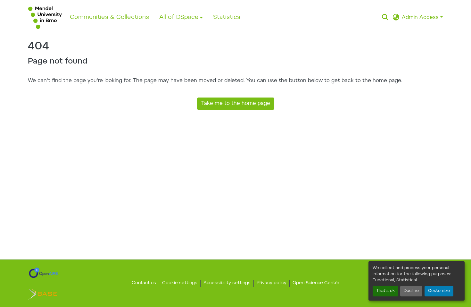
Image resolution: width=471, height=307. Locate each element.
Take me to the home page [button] (235, 103)
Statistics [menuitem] (226, 17)
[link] (43, 273)
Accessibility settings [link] (227, 283)
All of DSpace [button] (179, 17)
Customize (439, 291)
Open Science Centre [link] (316, 283)
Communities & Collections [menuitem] (109, 17)
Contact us (144, 283)
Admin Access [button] (421, 17)
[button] (45, 17)
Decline (411, 291)
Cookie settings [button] (179, 283)
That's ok (385, 291)
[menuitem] (181, 18)
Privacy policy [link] (271, 283)
